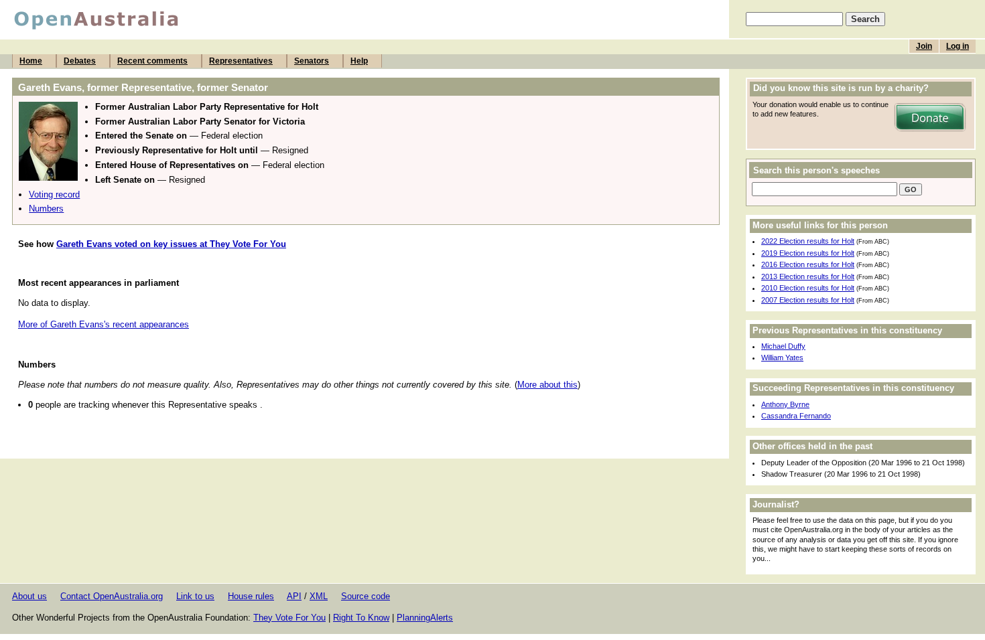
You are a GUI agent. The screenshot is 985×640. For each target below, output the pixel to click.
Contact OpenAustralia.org (111, 596)
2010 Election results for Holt (807, 288)
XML (319, 596)
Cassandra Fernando (796, 416)
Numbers (46, 209)
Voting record (54, 194)
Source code (365, 596)
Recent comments (152, 61)
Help (359, 61)
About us (29, 596)
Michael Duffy (783, 346)
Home (30, 61)
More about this (547, 385)
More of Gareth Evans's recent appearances (103, 324)
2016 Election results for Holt (807, 264)
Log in (957, 46)
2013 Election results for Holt (807, 276)
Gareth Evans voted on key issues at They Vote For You (171, 244)
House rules (251, 596)
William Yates (782, 357)
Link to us (195, 596)
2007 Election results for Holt (807, 300)
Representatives (241, 61)
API (294, 596)
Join (924, 46)
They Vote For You (289, 618)
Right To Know (361, 618)
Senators (311, 61)
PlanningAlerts (425, 618)
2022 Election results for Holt (807, 241)
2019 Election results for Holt (807, 253)
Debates (80, 61)
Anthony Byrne (785, 404)
